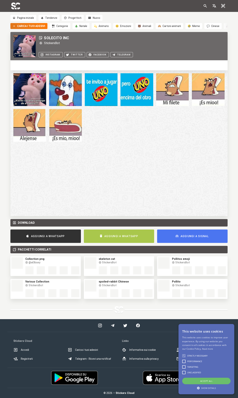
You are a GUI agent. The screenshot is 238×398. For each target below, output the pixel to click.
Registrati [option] (27, 358)
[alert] (206, 359)
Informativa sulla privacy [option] (144, 358)
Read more (207, 348)
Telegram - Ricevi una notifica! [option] (93, 358)
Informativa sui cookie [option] (142, 349)
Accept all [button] (206, 381)
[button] (214, 5)
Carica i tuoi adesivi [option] (86, 349)
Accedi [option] (25, 349)
